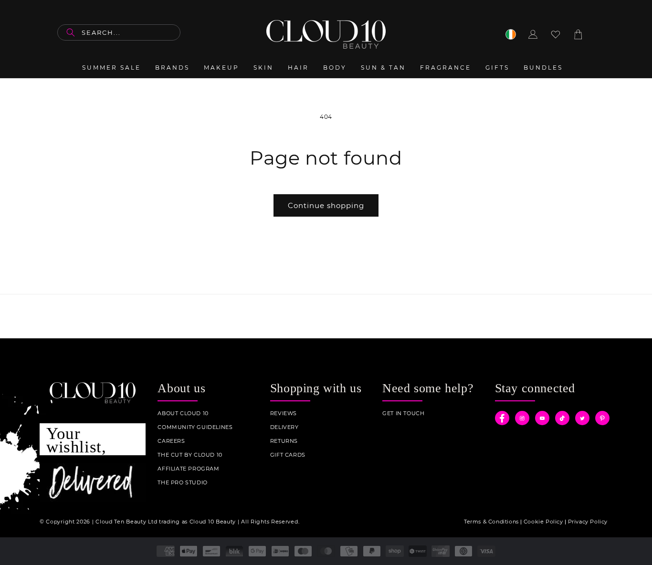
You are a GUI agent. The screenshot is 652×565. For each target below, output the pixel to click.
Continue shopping (326, 205)
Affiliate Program (188, 468)
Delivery (284, 427)
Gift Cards (287, 455)
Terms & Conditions (491, 521)
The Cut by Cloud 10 (190, 455)
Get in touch (403, 413)
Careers (171, 441)
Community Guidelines (195, 427)
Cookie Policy (543, 521)
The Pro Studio (182, 482)
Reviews (283, 413)
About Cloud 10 (183, 413)
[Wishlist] (555, 34)
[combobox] (118, 32)
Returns (284, 441)
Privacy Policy (588, 521)
